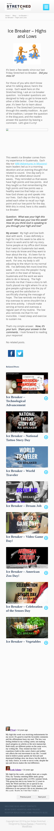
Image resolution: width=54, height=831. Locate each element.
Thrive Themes (27, 823)
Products (37, 812)
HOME (29, 812)
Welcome (9, 806)
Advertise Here (24, 809)
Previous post (25, 797)
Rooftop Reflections (15, 812)
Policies (36, 809)
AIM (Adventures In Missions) (31, 163)
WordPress (27, 826)
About (23, 806)
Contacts (31, 806)
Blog (16, 806)
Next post (42, 797)
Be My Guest (11, 809)
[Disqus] (27, 687)
